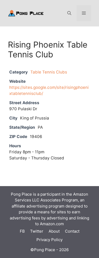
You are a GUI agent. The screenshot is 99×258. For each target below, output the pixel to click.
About (54, 231)
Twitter (36, 231)
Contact (72, 231)
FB (22, 231)
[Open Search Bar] (69, 13)
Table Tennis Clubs (48, 72)
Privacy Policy (49, 239)
